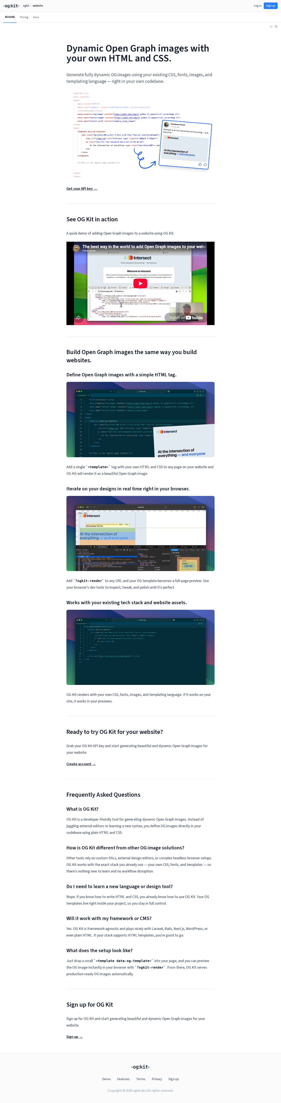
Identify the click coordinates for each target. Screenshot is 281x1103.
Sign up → (74, 1036)
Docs (36, 17)
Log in (257, 6)
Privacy (157, 1079)
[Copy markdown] (276, 26)
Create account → (81, 764)
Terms (140, 1079)
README (10, 17)
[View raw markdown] (271, 26)
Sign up (270, 6)
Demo (106, 1079)
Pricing (24, 17)
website (38, 6)
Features (123, 1079)
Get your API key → (81, 188)
